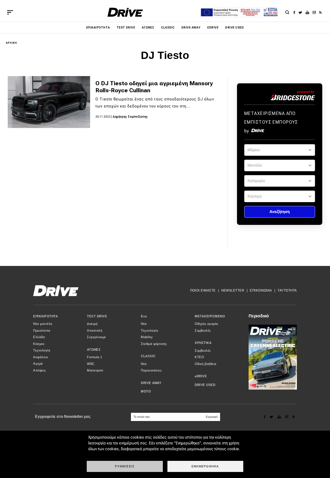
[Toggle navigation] (10, 12)
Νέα (144, 324)
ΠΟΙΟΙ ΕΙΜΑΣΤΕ (203, 290)
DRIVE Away (191, 27)
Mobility (147, 337)
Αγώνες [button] (93, 349)
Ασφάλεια (40, 357)
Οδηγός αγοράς (206, 324)
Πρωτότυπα (41, 330)
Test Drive (126, 27)
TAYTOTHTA (287, 290)
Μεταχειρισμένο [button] (210, 316)
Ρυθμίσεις (125, 466)
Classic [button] (148, 356)
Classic (167, 27)
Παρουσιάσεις (151, 370)
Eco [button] (144, 316)
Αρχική (11, 42)
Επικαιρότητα (98, 27)
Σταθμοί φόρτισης (154, 344)
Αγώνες (148, 27)
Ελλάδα (39, 337)
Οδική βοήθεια (205, 364)
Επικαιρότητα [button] (45, 316)
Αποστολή (94, 330)
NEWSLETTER (232, 290)
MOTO (146, 391)
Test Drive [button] (97, 316)
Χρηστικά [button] (203, 343)
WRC (91, 364)
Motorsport (95, 370)
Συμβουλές (203, 330)
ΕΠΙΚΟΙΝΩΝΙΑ (261, 290)
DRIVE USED (234, 27)
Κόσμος (38, 344)
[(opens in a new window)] (296, 12)
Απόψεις (39, 370)
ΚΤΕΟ (199, 357)
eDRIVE (212, 27)
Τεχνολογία (41, 350)
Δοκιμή (92, 324)
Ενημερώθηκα (205, 466)
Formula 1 (94, 357)
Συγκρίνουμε (96, 337)
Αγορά (38, 363)
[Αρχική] (125, 12)
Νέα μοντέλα (42, 324)
